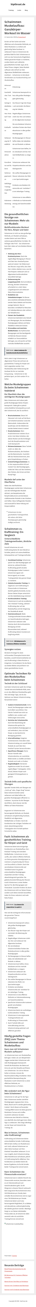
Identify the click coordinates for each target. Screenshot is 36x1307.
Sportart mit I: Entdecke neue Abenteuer (16, 1285)
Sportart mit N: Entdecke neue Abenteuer (16, 1289)
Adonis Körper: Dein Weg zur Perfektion (16, 1281)
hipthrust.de (18, 4)
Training (14, 1256)
